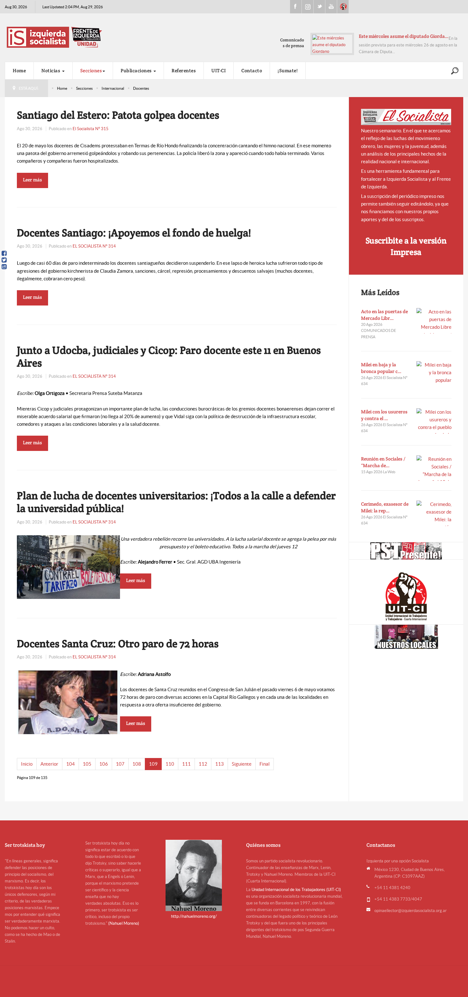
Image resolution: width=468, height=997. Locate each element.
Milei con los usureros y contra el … (384, 415)
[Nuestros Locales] (406, 637)
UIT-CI (343, 6)
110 (170, 764)
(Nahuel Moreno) (123, 923)
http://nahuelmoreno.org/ (194, 916)
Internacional (113, 88)
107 (120, 764)
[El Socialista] (406, 117)
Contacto (251, 70)
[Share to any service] (4, 266)
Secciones (91, 70)
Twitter (319, 6)
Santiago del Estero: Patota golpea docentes (118, 115)
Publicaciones (137, 70)
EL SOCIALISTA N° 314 (94, 246)
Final (264, 764)
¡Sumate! (288, 70)
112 (203, 764)
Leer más (32, 180)
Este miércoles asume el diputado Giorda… (404, 36)
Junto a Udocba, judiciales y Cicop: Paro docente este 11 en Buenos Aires (169, 356)
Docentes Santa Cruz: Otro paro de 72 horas (118, 643)
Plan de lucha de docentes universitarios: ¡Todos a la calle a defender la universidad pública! (176, 502)
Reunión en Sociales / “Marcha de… (383, 462)
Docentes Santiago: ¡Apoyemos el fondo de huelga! (134, 232)
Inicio (26, 764)
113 (219, 764)
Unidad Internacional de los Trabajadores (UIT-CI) (296, 889)
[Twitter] (4, 260)
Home (19, 70)
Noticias (51, 70)
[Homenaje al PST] (406, 550)
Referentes (184, 70)
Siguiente (242, 764)
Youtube (331, 6)
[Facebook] (4, 253)
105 (87, 764)
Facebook (295, 6)
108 (136, 764)
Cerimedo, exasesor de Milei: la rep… (384, 507)
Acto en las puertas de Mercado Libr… (384, 314)
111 (186, 764)
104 (70, 764)
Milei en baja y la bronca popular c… (381, 368)
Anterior (49, 764)
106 (103, 764)
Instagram (307, 6)
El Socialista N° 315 (91, 128)
